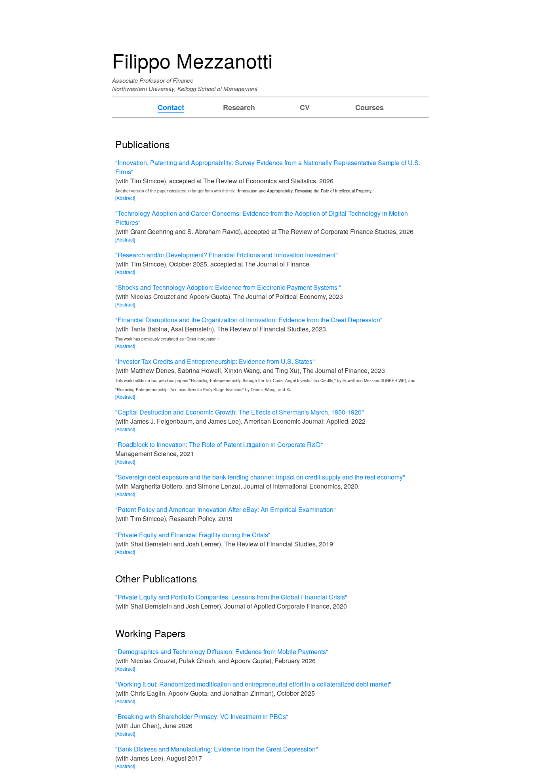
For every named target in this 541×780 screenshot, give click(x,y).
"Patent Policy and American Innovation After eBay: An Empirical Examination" (225, 509)
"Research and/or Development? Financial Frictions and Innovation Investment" (226, 254)
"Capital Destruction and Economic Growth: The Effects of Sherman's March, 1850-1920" (239, 412)
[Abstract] (125, 197)
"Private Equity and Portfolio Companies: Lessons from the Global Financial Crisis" (231, 596)
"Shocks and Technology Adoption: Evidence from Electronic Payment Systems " (228, 287)
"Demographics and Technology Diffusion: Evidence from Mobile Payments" (221, 651)
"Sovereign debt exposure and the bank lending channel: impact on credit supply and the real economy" (260, 476)
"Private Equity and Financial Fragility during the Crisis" (192, 534)
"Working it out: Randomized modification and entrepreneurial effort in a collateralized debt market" (253, 684)
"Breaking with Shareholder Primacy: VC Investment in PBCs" (201, 716)
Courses (369, 107)
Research (239, 107)
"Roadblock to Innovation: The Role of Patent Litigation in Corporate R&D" (219, 444)
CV (305, 107)
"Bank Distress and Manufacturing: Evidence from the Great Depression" (216, 748)
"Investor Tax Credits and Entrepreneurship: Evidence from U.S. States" (215, 361)
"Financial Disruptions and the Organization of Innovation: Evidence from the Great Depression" (249, 319)
